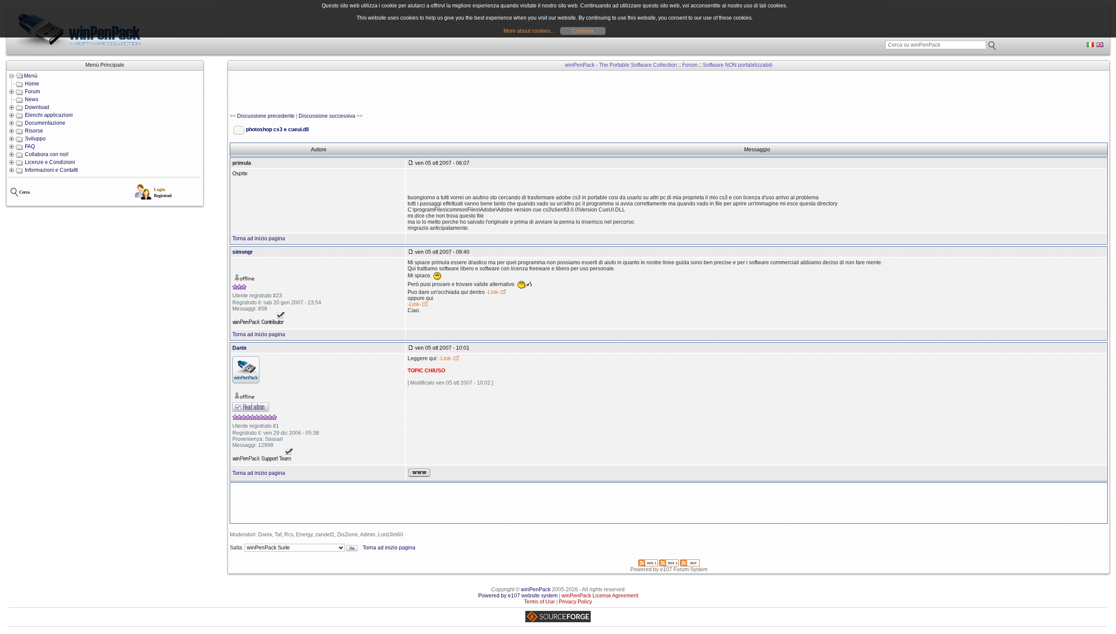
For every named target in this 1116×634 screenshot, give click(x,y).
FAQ (30, 146)
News (31, 99)
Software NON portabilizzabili (737, 65)
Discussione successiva (327, 116)
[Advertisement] (388, 92)
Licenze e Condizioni (50, 162)
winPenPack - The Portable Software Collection (621, 65)
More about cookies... (529, 31)
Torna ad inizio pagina (258, 238)
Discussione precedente (266, 116)
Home (32, 84)
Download (37, 107)
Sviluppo (35, 139)
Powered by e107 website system (518, 596)
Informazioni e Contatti (51, 170)
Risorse (34, 131)
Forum (32, 92)
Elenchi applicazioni (49, 115)
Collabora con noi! (46, 154)
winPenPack (536, 589)
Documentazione (45, 123)
